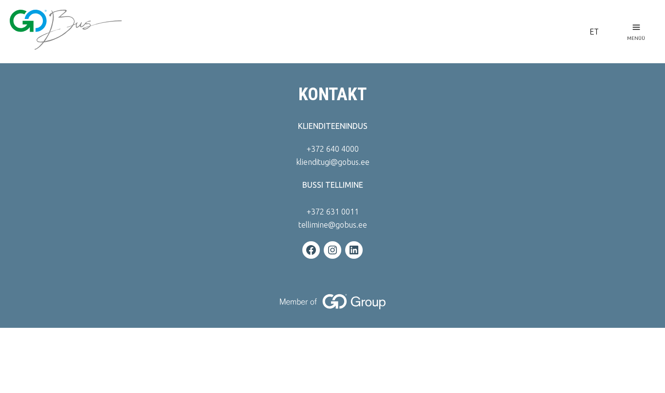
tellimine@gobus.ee (332, 224)
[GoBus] (292, 32)
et (594, 31)
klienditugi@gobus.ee (332, 162)
